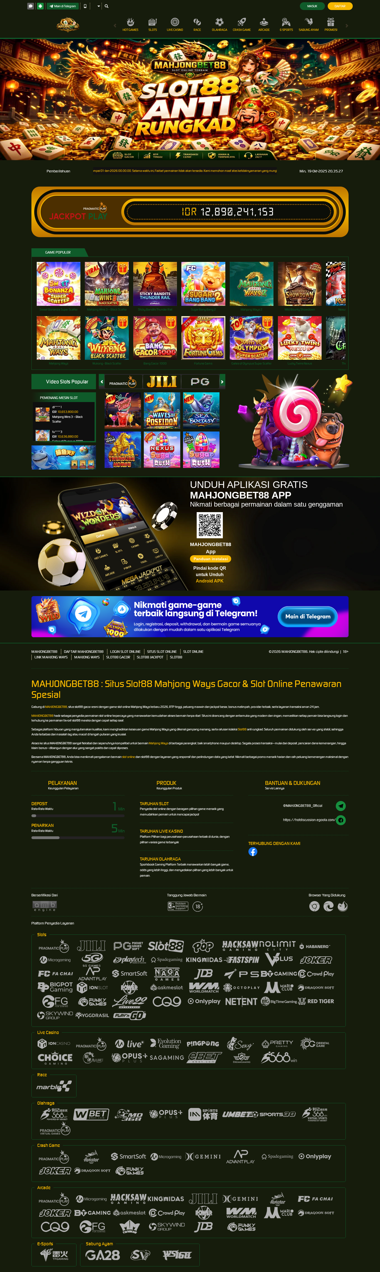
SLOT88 (176, 657)
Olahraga (219, 30)
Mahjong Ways (158, 743)
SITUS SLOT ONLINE (162, 651)
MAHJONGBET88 (44, 651)
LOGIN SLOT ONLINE (125, 651)
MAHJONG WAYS (87, 657)
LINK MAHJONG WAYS (51, 657)
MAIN (62, 283)
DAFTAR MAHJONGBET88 (83, 651)
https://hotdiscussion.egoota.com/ (309, 820)
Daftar (340, 6)
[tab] (123, 381)
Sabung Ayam (309, 30)
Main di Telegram (65, 6)
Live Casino (175, 30)
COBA (126, 404)
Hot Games (130, 30)
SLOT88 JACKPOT (150, 657)
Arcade (264, 30)
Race (197, 30)
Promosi (331, 30)
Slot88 (242, 729)
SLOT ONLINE (193, 651)
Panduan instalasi (211, 559)
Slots (153, 30)
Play (97, 216)
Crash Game (242, 30)
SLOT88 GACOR (118, 657)
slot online (128, 757)
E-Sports (286, 30)
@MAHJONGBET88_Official (302, 806)
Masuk (312, 6)
